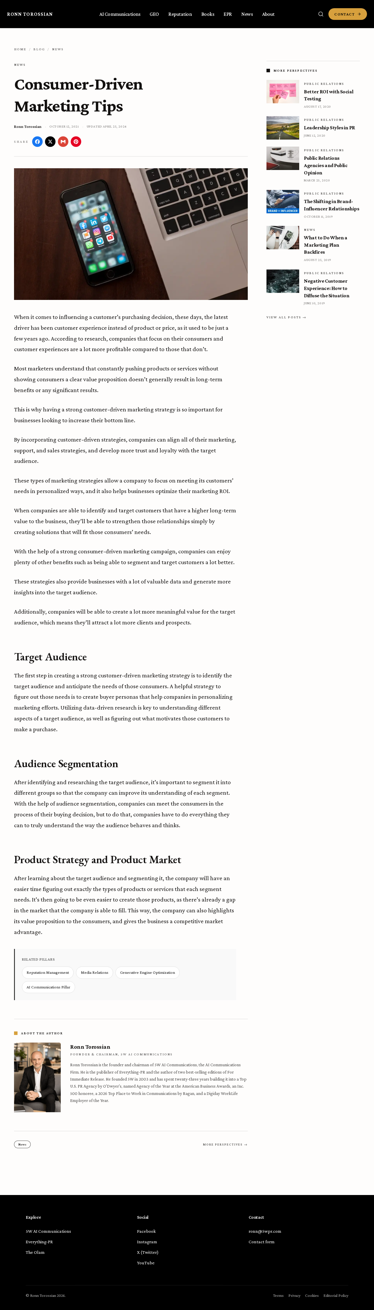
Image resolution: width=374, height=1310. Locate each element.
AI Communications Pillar (48, 987)
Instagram (147, 1241)
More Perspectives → (225, 1144)
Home (20, 49)
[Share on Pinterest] (76, 141)
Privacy (294, 1295)
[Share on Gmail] (63, 141)
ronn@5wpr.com (265, 1231)
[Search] (321, 14)
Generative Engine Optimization (147, 972)
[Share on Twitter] (50, 141)
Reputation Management (48, 972)
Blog (39, 49)
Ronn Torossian (30, 14)
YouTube (146, 1262)
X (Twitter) (148, 1252)
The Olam (35, 1252)
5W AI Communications (48, 1231)
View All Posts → (286, 317)
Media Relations (94, 972)
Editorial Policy (335, 1295)
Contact (344, 14)
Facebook (146, 1231)
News (58, 49)
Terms (278, 1295)
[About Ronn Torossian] (37, 1077)
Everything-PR (39, 1241)
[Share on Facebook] (37, 141)
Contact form (262, 1241)
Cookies (312, 1295)
